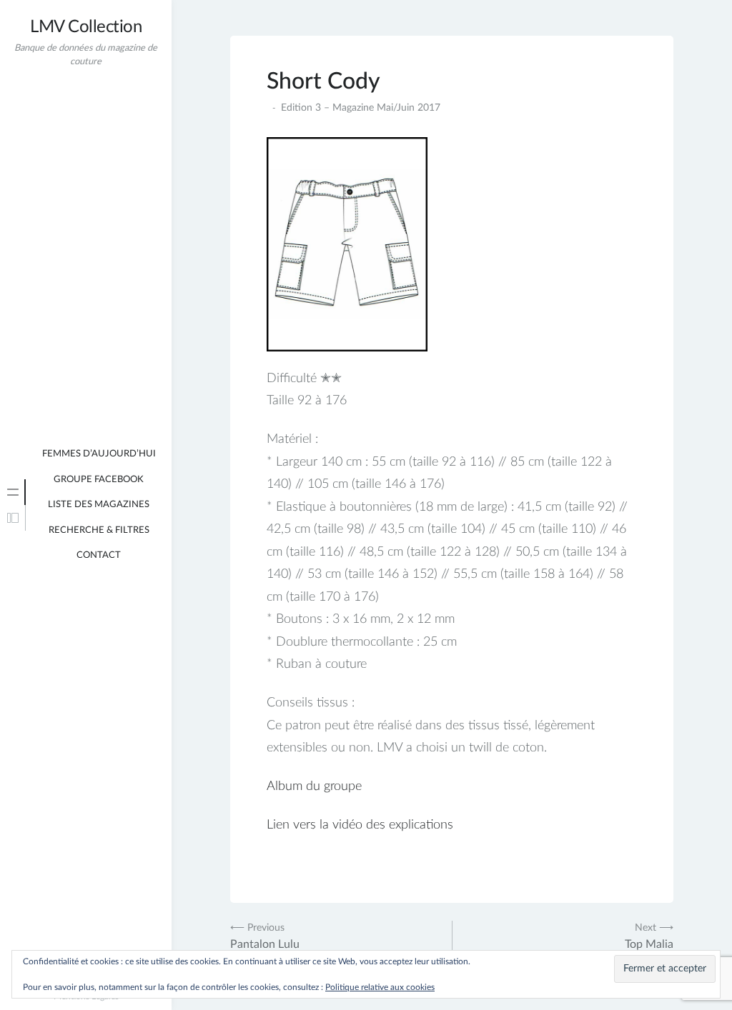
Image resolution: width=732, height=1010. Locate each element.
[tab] (13, 492)
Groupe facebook (99, 479)
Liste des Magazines (98, 504)
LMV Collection (86, 27)
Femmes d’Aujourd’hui (99, 454)
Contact (98, 555)
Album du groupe (314, 786)
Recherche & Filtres (99, 530)
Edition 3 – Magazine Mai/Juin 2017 (360, 108)
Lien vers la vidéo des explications (360, 825)
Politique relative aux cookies (380, 987)
